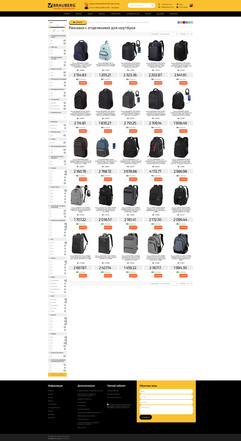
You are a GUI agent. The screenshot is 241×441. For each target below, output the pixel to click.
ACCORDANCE (55, 280)
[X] (184, 22)
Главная (66, 14)
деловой (53, 103)
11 (51, 227)
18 (51, 273)
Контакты (174, 14)
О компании (116, 14)
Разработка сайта (54, 438)
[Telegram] (192, 22)
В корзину (83, 83)
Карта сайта (82, 427)
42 (52, 202)
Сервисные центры (84, 399)
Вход (180, 4)
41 (51, 318)
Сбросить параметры (57, 374)
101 (52, 190)
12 (51, 174)
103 (52, 193)
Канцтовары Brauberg (62, 5)
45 (52, 330)
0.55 (52, 248)
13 (51, 177)
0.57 (52, 254)
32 (52, 349)
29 (52, 340)
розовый (53, 308)
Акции (90, 14)
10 (51, 171)
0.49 (52, 242)
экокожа (53, 128)
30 (52, 343)
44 (52, 327)
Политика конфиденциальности (89, 412)
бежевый (53, 299)
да (52, 40)
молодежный (55, 106)
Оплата (148, 14)
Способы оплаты (83, 419)
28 (52, 337)
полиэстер (54, 125)
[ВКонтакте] (179, 22)
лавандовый (54, 305)
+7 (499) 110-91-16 (166, 4)
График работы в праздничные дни (90, 390)
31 (51, 346)
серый (53, 311)
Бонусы (102, 14)
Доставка (160, 14)
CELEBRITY (54, 283)
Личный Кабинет (113, 390)
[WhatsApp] (189, 22)
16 (51, 270)
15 (51, 183)
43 (52, 324)
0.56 (52, 251)
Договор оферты (84, 409)
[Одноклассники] (181, 22)
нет (52, 43)
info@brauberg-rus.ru (167, 7)
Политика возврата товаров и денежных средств (88, 423)
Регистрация (183, 7)
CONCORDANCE (55, 289)
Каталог (79, 14)
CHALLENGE (54, 286)
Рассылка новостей (114, 397)
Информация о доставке (86, 416)
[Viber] (186, 22)
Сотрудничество (132, 14)
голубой (53, 302)
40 (52, 199)
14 (51, 180)
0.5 (52, 245)
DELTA (53, 292)
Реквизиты (82, 405)
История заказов (113, 394)
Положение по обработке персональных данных (87, 394)
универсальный (55, 108)
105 (52, 196)
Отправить (145, 417)
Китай (53, 142)
